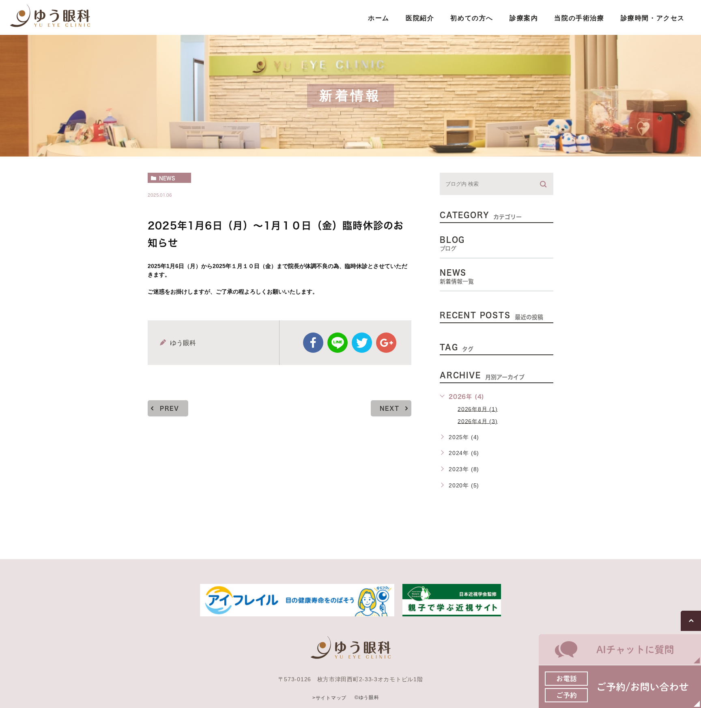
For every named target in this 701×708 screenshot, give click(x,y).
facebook (313, 343)
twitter (362, 343)
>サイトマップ (329, 697)
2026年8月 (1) (478, 408)
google (386, 343)
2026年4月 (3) (478, 421)
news (167, 178)
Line (337, 343)
